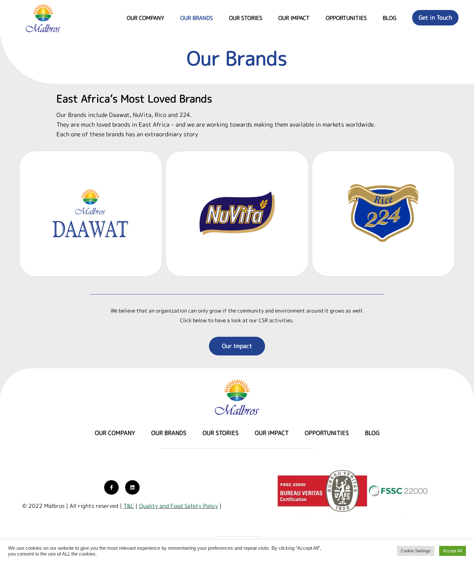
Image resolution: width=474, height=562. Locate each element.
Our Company (145, 18)
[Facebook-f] (111, 487)
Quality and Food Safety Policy (178, 505)
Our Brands (196, 18)
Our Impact (294, 18)
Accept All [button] (452, 550)
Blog (390, 18)
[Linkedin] (132, 487)
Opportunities (346, 18)
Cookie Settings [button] (415, 550)
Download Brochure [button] (60, 262)
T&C (128, 505)
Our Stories (245, 18)
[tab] (90, 213)
